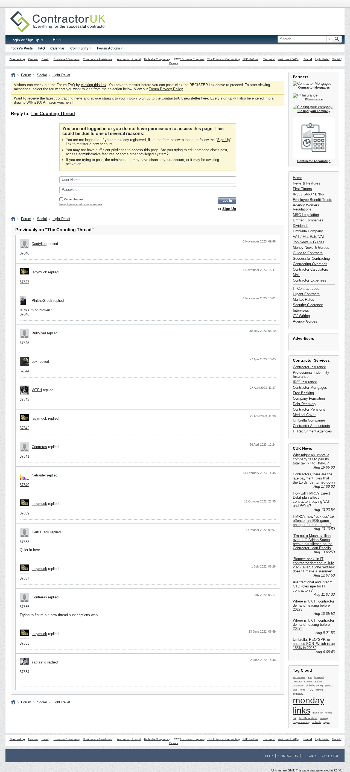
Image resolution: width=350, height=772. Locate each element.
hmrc (302, 689)
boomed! (319, 677)
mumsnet (318, 712)
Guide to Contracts (308, 253)
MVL (296, 275)
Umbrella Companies (157, 59)
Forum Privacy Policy (166, 89)
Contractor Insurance (309, 367)
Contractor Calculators (310, 269)
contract (297, 681)
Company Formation (309, 398)
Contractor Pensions (309, 409)
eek (34, 361)
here (204, 98)
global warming (314, 685)
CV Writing (301, 316)
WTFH (37, 390)
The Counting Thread (53, 113)
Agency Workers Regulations (306, 207)
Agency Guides (305, 321)
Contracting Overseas (310, 264)
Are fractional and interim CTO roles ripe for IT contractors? (312, 586)
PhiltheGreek (42, 301)
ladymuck (39, 272)
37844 (24, 371)
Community (79, 48)
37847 (24, 282)
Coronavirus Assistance (97, 59)
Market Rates (303, 299)
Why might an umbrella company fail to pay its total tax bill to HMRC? (311, 459)
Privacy (310, 756)
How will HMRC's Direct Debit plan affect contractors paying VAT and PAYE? (311, 499)
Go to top (330, 756)
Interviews (301, 310)
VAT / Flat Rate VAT (309, 237)
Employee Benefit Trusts (312, 200)
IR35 (296, 194)
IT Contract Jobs (306, 288)
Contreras (39, 447)
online (328, 712)
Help (57, 39)
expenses (298, 685)
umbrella (316, 722)
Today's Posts (22, 48)
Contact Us (288, 756)
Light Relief (322, 59)
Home (297, 178)
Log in (227, 201)
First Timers (302, 189)
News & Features (306, 183)
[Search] (337, 39)
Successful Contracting (311, 258)
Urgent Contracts (306, 294)
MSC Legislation (306, 215)
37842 (24, 428)
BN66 (319, 194)
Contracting (17, 59)
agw (310, 677)
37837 (24, 578)
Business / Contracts (67, 59)
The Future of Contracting (223, 59)
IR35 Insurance (305, 382)
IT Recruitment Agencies (312, 431)
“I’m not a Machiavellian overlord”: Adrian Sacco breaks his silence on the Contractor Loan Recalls (312, 542)
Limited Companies (308, 220)
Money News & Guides (311, 247)
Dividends (300, 226)
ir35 (310, 689)
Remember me (73, 199)
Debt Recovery (304, 404)
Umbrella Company (308, 231)
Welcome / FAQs (288, 59)
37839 (24, 513)
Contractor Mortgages (310, 387)
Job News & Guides (308, 242)
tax (294, 718)
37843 (24, 399)
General (33, 59)
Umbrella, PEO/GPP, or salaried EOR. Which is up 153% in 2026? (314, 644)
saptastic (39, 662)
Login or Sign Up (25, 40)
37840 (24, 485)
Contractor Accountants (311, 426)
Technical (269, 59)
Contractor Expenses (309, 280)
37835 (24, 643)
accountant (299, 677)
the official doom (308, 718)
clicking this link (93, 85)
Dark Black (40, 532)
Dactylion (39, 244)
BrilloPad (39, 333)
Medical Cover (304, 415)
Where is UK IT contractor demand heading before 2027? (313, 605)
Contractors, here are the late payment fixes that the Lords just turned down (314, 478)
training (324, 718)
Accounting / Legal (129, 59)
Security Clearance (308, 305)
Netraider (39, 475)
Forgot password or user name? (80, 204)
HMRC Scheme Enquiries (189, 59)
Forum (26, 75)
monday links (308, 705)
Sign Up (223, 140)
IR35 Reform (250, 59)
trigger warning (301, 722)
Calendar (57, 48)
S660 (308, 194)
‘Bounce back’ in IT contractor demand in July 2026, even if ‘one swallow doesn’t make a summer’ (313, 565)
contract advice (313, 681)
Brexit (45, 59)
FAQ (41, 48)
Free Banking (303, 393)
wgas (326, 722)
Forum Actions (108, 48)
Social (308, 59)
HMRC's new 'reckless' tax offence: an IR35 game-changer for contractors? (314, 520)
